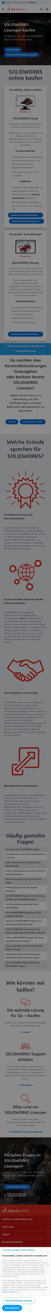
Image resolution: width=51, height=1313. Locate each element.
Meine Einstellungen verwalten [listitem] (18, 1301)
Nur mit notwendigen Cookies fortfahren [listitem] (19, 1250)
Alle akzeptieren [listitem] (12, 1308)
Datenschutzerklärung (10, 1292)
